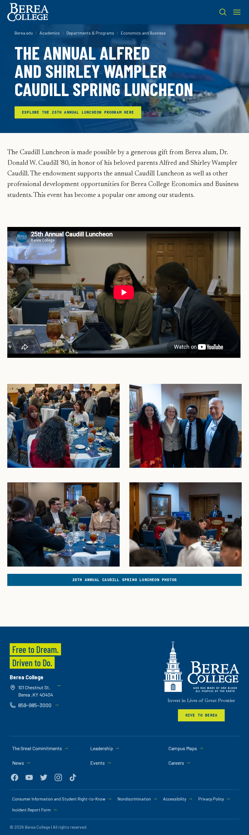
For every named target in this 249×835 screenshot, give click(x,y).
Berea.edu (24, 32)
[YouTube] (29, 777)
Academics (49, 32)
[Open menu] (237, 12)
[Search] (223, 12)
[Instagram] (58, 777)
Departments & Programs (90, 32)
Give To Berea (201, 715)
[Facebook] (14, 777)
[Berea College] (201, 666)
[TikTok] (73, 777)
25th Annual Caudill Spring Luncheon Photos (124, 579)
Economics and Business (143, 32)
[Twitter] (44, 777)
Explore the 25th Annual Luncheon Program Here (78, 112)
